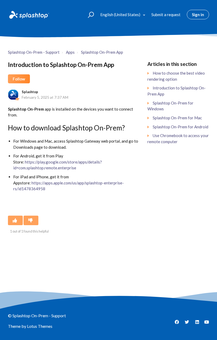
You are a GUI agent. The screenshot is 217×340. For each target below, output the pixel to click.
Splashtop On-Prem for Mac (177, 117)
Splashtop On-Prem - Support (34, 52)
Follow (19, 78)
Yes (15, 220)
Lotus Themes (39, 326)
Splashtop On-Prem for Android (180, 126)
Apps (70, 52)
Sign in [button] (198, 14)
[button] (88, 14)
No (31, 220)
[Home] (28, 14)
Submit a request (165, 14)
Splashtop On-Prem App (102, 52)
